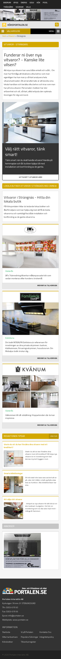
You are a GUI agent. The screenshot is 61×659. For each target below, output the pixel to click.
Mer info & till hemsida (47, 285)
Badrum (7, 2)
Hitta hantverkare (10, 636)
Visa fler (53, 436)
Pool (45, 2)
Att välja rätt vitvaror (13, 499)
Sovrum (19, 6)
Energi (24, 2)
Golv (32, 2)
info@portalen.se (16, 615)
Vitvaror (11, 36)
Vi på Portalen (27, 632)
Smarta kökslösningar (13, 473)
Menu (51, 31)
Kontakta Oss (45, 632)
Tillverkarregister (28, 641)
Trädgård (8, 6)
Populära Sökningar (29, 636)
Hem (4, 36)
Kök (38, 2)
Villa (28, 6)
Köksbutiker (7, 641)
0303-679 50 (12, 607)
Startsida (6, 632)
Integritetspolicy (47, 636)
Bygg (16, 2)
